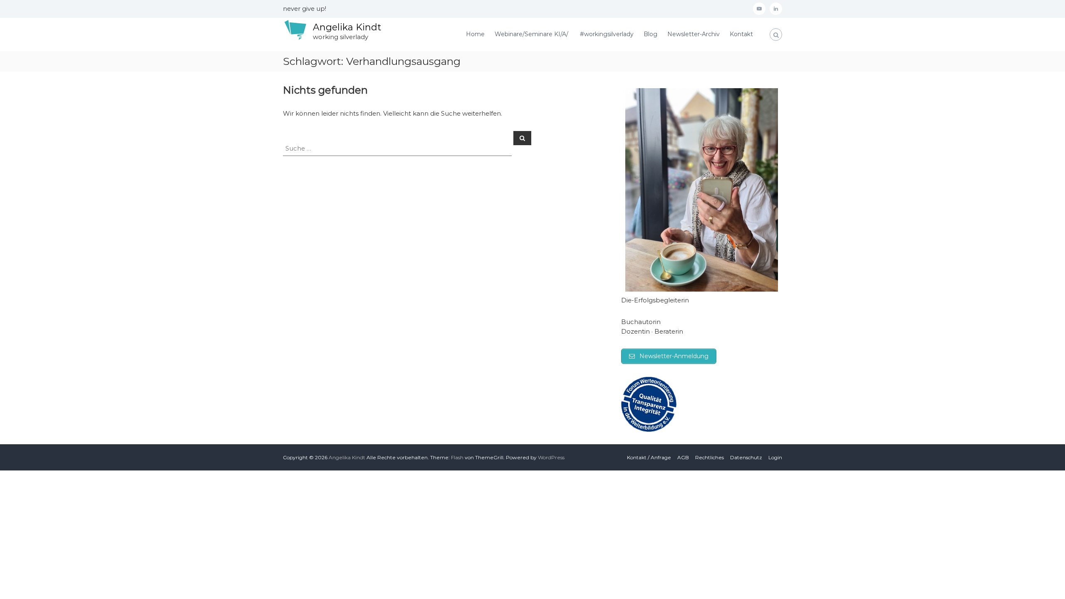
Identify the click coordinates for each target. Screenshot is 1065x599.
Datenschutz (746, 457)
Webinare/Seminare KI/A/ (532, 34)
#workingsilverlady (607, 34)
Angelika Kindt (347, 27)
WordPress (551, 457)
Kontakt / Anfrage (649, 457)
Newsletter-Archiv (693, 34)
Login (775, 457)
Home (475, 34)
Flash (457, 457)
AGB (683, 457)
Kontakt (741, 34)
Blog (650, 34)
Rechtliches (709, 457)
